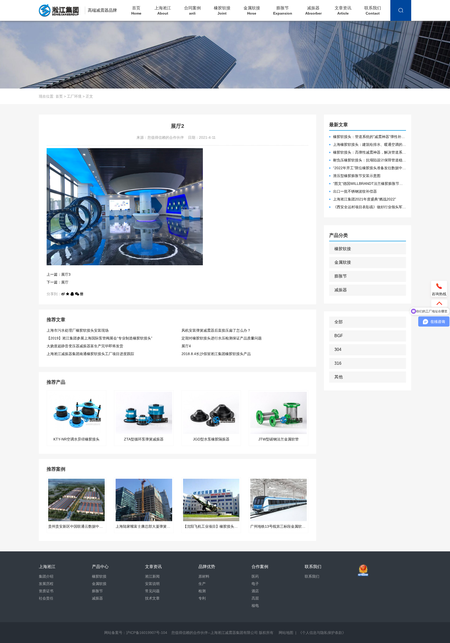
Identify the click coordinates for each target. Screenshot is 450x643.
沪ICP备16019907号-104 (146, 633)
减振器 (313, 10)
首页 (136, 10)
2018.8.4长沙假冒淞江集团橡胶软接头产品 (216, 354)
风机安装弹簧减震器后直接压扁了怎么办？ (216, 330)
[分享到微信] (77, 294)
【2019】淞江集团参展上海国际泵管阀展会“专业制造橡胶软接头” (99, 338)
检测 (202, 591)
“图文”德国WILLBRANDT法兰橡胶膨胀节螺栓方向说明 (369, 183)
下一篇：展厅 (57, 282)
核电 (255, 605)
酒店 (255, 591)
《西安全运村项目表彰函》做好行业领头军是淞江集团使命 (369, 207)
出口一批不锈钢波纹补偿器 (355, 191)
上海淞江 (162, 10)
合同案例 (192, 10)
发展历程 (46, 584)
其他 (338, 377)
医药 (255, 576)
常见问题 (152, 591)
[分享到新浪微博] (63, 294)
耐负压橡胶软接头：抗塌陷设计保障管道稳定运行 (369, 160)
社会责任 (46, 598)
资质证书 (46, 591)
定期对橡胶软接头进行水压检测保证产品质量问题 (222, 338)
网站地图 (286, 633)
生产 (202, 584)
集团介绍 (46, 576)
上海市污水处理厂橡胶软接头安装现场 (78, 330)
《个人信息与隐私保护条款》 (322, 633)
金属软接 (251, 10)
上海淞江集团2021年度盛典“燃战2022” (364, 199)
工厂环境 (74, 96)
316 (337, 363)
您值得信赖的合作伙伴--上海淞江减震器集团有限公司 (214, 633)
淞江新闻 (152, 576)
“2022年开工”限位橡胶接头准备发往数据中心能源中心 (369, 168)
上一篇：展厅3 (59, 274)
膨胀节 (282, 10)
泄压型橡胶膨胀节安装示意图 (356, 176)
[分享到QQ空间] (67, 294)
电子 (255, 584)
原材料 (203, 576)
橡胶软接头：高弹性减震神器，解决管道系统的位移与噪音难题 (369, 152)
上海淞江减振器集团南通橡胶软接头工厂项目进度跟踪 (90, 354)
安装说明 (152, 584)
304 (337, 349)
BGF (338, 335)
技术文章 (152, 598)
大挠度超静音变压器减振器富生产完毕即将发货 (85, 346)
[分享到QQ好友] (72, 294)
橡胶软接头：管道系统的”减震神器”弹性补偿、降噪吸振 (369, 137)
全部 (338, 322)
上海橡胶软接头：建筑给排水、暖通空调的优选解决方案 (369, 144)
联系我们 (372, 10)
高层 (255, 598)
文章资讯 (343, 10)
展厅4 (186, 346)
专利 (202, 598)
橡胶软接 (222, 10)
